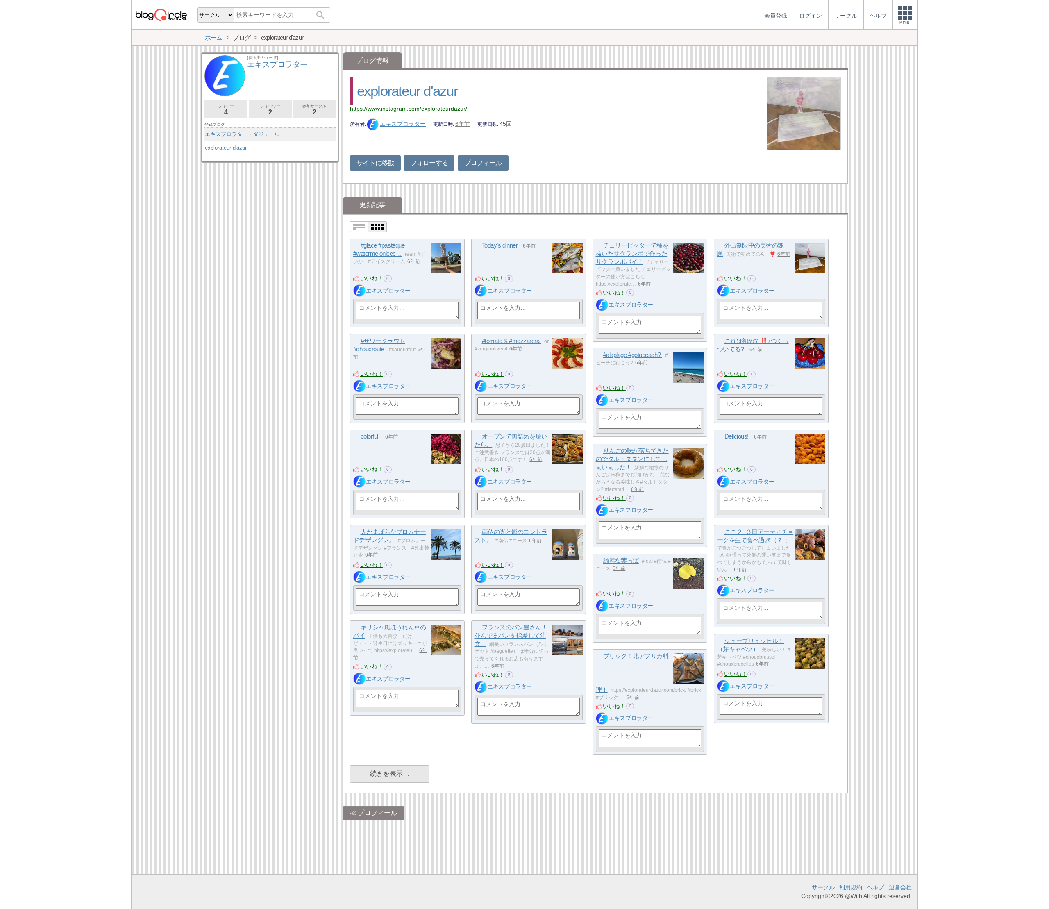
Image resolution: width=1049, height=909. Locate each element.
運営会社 (900, 887)
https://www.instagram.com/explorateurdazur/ (408, 108)
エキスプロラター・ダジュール (242, 134)
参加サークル (314, 110)
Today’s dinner (500, 245)
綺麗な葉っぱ (621, 560)
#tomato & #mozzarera (511, 340)
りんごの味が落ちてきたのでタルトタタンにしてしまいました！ (632, 458)
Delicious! (736, 436)
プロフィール (483, 162)
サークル (823, 887)
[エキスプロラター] (359, 290)
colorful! (370, 436)
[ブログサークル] (161, 14)
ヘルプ (875, 887)
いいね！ (371, 278)
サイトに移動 (375, 162)
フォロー (226, 110)
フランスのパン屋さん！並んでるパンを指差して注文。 (511, 635)
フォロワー (270, 110)
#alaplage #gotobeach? (632, 354)
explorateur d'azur (407, 91)
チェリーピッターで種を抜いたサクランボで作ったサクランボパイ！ (632, 253)
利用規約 (850, 887)
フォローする (429, 162)
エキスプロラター (403, 123)
